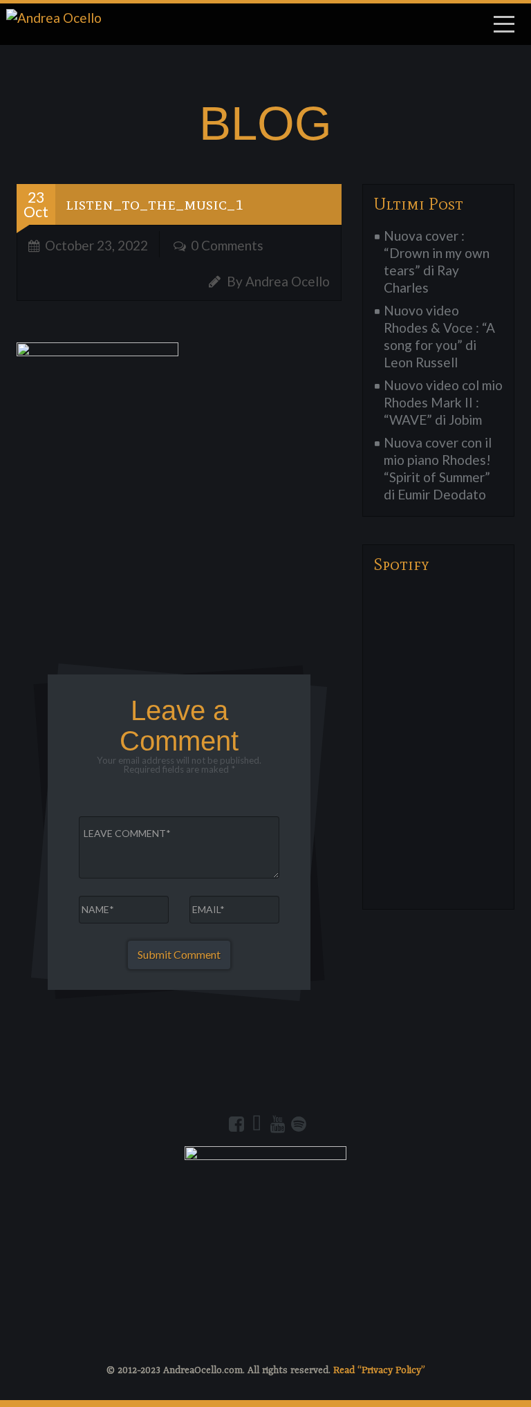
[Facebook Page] (236, 1124)
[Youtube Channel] (278, 1124)
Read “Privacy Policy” (379, 1370)
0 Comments (227, 245)
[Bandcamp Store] (257, 1124)
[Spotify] (298, 1124)
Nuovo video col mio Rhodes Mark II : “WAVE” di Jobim (443, 402)
